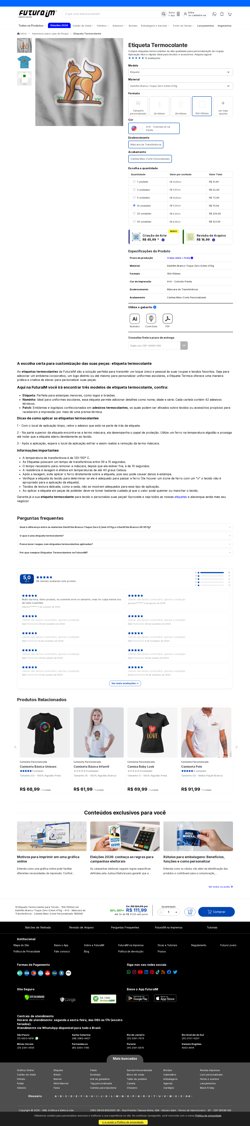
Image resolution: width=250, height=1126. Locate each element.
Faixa (57, 1087)
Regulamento (198, 945)
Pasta (93, 1070)
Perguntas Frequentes (125, 927)
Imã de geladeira (100, 1078)
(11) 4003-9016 (25, 1038)
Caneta (131, 1083)
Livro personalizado (211, 1074)
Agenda (167, 1083)
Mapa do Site (21, 945)
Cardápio (168, 1087)
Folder (20, 1083)
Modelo (133, 65)
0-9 (188, 1096)
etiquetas (181, 497)
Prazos (162, 951)
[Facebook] (169, 972)
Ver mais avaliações (123, 683)
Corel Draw (151, 326)
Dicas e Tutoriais (167, 945)
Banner (58, 1078)
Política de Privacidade (27, 951)
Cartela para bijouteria (103, 1087)
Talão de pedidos (137, 1078)
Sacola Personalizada (139, 1070)
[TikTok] (158, 972)
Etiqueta (58, 1070)
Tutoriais (212, 927)
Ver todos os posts (219, 886)
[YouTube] (140, 972)
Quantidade (169, 906)
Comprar (219, 912)
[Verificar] (34, 997)
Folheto (21, 1078)
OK (184, 345)
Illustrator (135, 326)
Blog (86, 951)
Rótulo (57, 1074)
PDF (167, 326)
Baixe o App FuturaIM (142, 989)
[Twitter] (175, 972)
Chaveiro (132, 1087)
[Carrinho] (229, 14)
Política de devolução (130, 951)
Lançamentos (208, 1083)
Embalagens (170, 1078)
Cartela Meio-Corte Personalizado (150, 158)
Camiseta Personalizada (33, 761)
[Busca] (164, 14)
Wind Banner (61, 1083)
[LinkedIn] (146, 972)
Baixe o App (61, 945)
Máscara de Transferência (145, 144)
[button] (180, 58)
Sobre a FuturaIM (94, 945)
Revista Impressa (210, 1070)
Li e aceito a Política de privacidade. (123, 1122)
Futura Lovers (228, 945)
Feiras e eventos (209, 1078)
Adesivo (21, 1087)
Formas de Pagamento (33, 965)
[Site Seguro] (68, 999)
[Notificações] (222, 14)
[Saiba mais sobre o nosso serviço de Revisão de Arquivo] (213, 239)
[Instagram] (134, 972)
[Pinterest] (152, 972)
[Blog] (163, 972)
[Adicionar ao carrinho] (189, 912)
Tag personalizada (101, 1083)
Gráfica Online (25, 1070)
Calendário (169, 1074)
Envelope (95, 1074)
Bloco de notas (135, 1074)
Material (134, 79)
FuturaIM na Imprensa (168, 927)
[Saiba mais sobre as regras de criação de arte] (163, 239)
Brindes (167, 1070)
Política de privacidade (208, 1115)
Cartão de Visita (26, 1074)
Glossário (35, 1096)
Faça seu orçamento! (169, 3)
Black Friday (207, 1087)
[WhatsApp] (214, 14)
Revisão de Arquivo (81, 927)
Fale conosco (62, 951)
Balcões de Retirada (38, 927)
